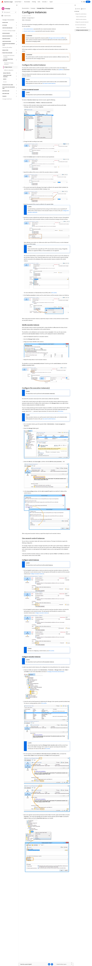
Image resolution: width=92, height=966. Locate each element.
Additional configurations (8, 70)
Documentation (25, 8)
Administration (28, 20)
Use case (5, 81)
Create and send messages (7, 27)
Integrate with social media (7, 84)
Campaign (33, 8)
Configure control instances (81, 27)
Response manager (6, 33)
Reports (4, 79)
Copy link (84, 8)
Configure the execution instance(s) (81, 22)
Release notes (5, 22)
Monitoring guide (5, 90)
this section (54, 292)
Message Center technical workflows (57, 38)
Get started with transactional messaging (8, 56)
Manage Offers (5, 50)
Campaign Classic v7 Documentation (45, 8)
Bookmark (78, 8)
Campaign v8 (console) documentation (55, 671)
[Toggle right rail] (75, 5)
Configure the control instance (80, 14)
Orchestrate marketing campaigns (8, 30)
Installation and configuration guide (8, 88)
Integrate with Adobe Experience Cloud (8, 44)
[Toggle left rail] (16, 5)
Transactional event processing (7, 76)
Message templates (6, 73)
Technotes (4, 96)
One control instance (28, 29)
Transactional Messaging (7, 52)
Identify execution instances (81, 19)
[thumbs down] (52, 964)
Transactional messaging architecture (8, 63)
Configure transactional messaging (8, 60)
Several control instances (29, 31)
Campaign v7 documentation (8, 19)
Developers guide (5, 93)
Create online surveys (6, 41)
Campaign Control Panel (7, 99)
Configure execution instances (37, 573)
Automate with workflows (7, 47)
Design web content (6, 38)
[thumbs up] (49, 964)
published (61, 69)
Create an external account (81, 16)
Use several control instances (49, 83)
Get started (4, 25)
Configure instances (8, 67)
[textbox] (9, 12)
